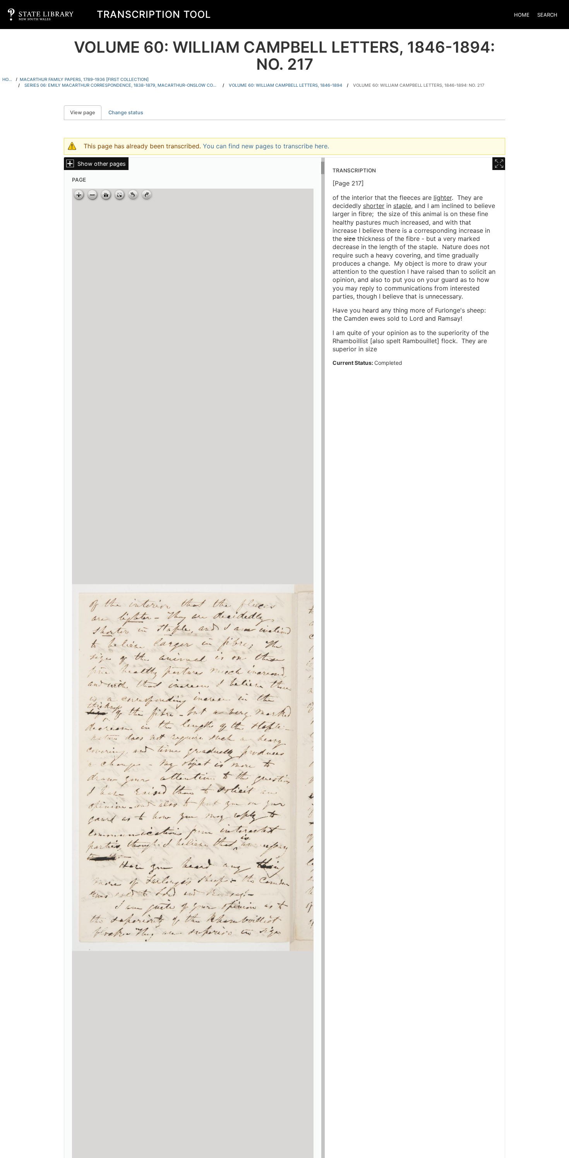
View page (85, 112)
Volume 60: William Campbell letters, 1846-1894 (285, 85)
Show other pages (101, 163)
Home (522, 15)
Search (547, 15)
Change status (125, 112)
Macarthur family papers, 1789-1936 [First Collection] (84, 79)
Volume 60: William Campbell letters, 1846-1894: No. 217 (418, 85)
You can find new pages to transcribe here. (266, 146)
